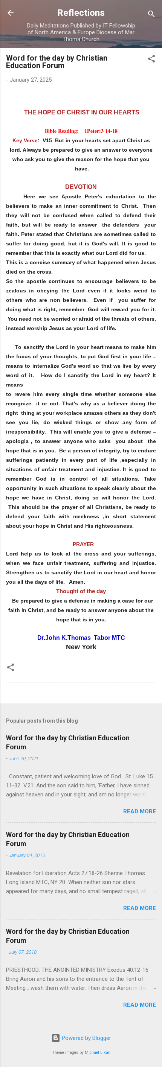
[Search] (151, 15)
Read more (139, 811)
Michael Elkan (97, 1052)
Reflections (81, 13)
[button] (151, 60)
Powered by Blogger (85, 1038)
